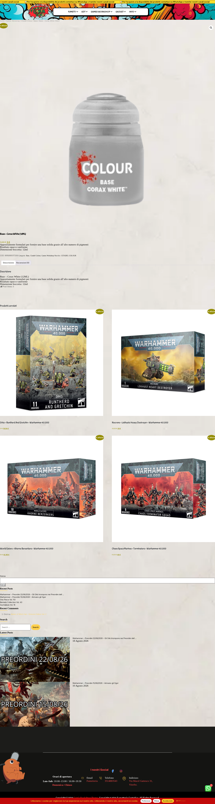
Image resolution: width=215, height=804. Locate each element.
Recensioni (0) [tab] (22, 263)
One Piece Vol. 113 (7, 599)
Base (36, 21)
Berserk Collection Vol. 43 (11, 602)
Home (2, 21)
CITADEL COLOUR (68, 256)
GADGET (120, 11)
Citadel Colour (26, 21)
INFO (131, 11)
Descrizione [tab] (8, 263)
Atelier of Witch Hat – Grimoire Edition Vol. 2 (28, 614)
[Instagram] (121, 770)
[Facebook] (114, 770)
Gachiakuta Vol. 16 (7, 605)
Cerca (2, 576)
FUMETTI (72, 11)
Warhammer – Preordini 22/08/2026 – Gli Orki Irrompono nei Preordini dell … (32, 594)
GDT (83, 11)
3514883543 (111, 781)
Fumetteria (92, 781)
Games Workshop (13, 21)
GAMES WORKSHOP (100, 11)
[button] (211, 27)
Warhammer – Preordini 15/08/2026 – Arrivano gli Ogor (23, 597)
